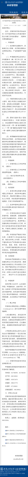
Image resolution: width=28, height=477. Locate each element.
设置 (25, 25)
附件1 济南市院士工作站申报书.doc (15, 430)
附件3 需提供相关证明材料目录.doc (15, 439)
